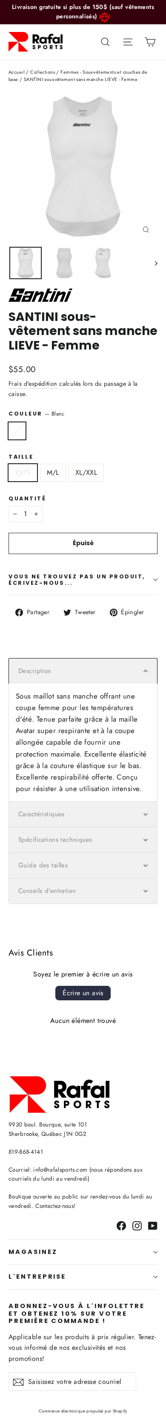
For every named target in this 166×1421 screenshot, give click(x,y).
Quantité (27, 498)
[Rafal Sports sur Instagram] (137, 1225)
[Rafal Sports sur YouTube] (152, 1225)
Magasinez (33, 1252)
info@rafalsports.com (60, 1169)
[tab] (83, 671)
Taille (21, 456)
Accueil (17, 72)
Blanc (17, 430)
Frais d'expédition (33, 383)
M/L (53, 472)
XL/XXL (86, 472)
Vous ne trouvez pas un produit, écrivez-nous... (77, 579)
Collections (42, 72)
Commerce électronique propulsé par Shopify (83, 1411)
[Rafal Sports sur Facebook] (121, 1225)
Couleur (37, 414)
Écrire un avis (83, 993)
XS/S (23, 472)
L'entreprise (37, 1276)
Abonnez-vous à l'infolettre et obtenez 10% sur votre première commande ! (77, 1313)
